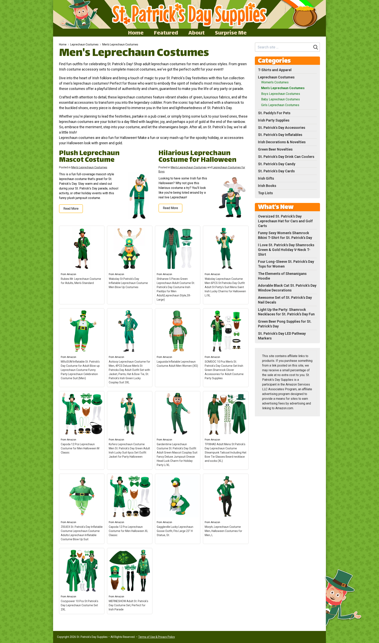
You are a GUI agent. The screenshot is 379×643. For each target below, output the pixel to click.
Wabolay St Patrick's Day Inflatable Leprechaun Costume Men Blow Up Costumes (128, 283)
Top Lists (265, 193)
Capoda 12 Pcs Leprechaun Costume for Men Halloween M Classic (80, 448)
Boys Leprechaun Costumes (280, 94)
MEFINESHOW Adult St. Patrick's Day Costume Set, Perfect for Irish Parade (128, 605)
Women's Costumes (275, 82)
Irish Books (267, 186)
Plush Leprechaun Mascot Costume (89, 157)
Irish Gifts (266, 178)
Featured (166, 33)
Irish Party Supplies (273, 120)
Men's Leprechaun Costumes (120, 44)
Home (136, 33)
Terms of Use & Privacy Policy (156, 636)
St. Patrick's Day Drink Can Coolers (286, 157)
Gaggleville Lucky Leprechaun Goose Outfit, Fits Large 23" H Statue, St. (175, 531)
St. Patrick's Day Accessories (281, 127)
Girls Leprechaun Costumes (280, 105)
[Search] (315, 47)
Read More (71, 208)
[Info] (99, 231)
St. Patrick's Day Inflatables (280, 135)
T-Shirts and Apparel (275, 70)
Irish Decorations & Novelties (282, 142)
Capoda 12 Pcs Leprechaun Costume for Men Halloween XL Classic (128, 531)
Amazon (71, 274)
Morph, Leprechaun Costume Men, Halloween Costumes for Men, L (223, 531)
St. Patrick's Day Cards (276, 171)
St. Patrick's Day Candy (276, 164)
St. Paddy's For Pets (274, 113)
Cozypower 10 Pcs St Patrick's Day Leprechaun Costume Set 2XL (79, 605)
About (196, 33)
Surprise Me (231, 33)
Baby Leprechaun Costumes (280, 99)
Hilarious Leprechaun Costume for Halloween (197, 157)
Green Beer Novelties (275, 149)
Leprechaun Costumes (84, 44)
